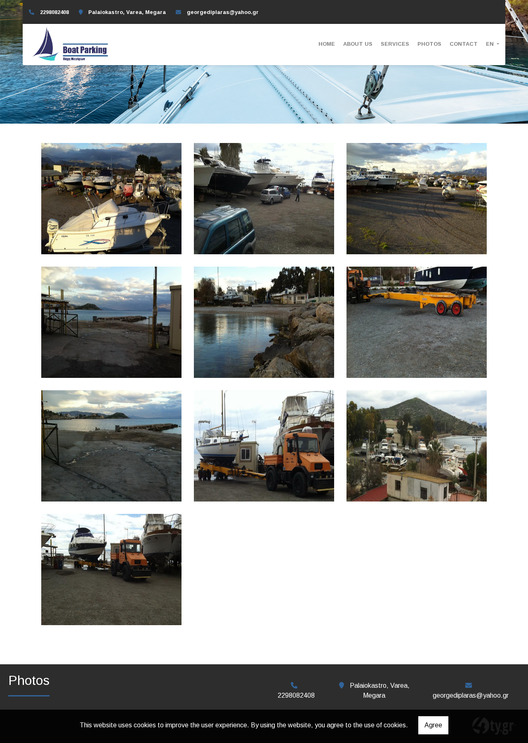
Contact (464, 44)
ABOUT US (357, 44)
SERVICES (395, 44)
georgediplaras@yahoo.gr (223, 12)
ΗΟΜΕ (326, 44)
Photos (429, 44)
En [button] (490, 44)
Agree (433, 725)
